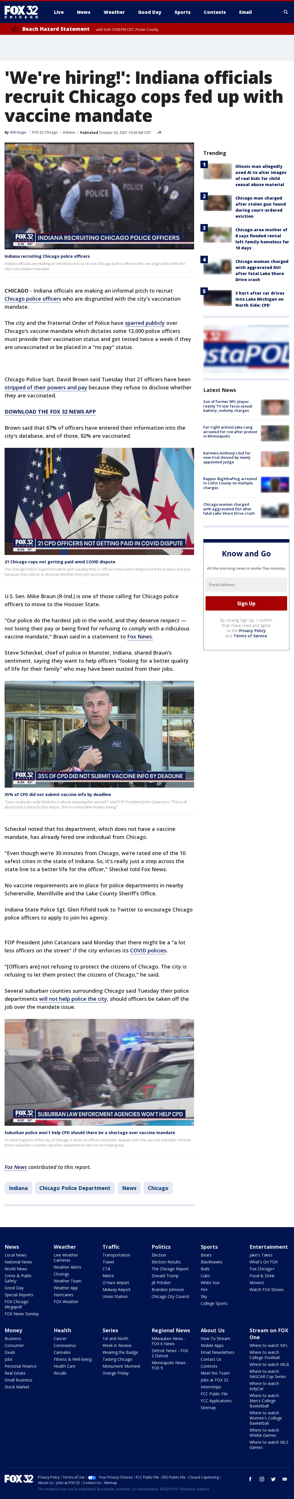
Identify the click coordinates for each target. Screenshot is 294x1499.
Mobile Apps (212, 1345)
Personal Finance (20, 1366)
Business (13, 1338)
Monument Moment (121, 1366)
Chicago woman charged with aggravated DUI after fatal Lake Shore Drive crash (229, 509)
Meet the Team (215, 1373)
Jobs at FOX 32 (214, 1380)
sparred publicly (145, 322)
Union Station (115, 1296)
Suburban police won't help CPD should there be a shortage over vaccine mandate (90, 1132)
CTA (106, 1268)
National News (18, 1262)
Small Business (18, 1380)
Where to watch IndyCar (264, 1386)
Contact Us (211, 1359)
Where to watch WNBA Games (264, 1432)
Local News (15, 1255)
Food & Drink (261, 1275)
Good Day (14, 1287)
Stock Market (17, 1387)
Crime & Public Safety (18, 1278)
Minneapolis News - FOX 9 (170, 1365)
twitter (273, 1479)
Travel (108, 1262)
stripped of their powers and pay (46, 387)
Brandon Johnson (168, 1289)
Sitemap (208, 1407)
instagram (261, 1479)
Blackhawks (212, 1262)
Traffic (110, 1246)
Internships (211, 1387)
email (284, 1479)
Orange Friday (115, 1373)
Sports (209, 1246)
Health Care (65, 1366)
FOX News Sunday (22, 1313)
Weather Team (68, 1281)
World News (16, 1268)
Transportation (116, 1255)
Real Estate (15, 1373)
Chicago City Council (170, 1296)
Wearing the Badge (120, 1352)
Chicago (158, 1188)
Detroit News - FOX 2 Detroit (170, 1353)
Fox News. (140, 636)
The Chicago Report (170, 1268)
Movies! (256, 1282)
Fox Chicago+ (262, 1268)
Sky (204, 1296)
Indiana (69, 132)
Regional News (171, 1330)
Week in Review (116, 1345)
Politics (161, 1246)
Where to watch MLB (269, 1364)
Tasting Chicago (117, 1359)
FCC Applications (216, 1400)
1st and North (115, 1338)
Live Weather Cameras (66, 1257)
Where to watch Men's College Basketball (264, 1401)
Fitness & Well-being (73, 1359)
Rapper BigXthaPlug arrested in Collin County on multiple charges (230, 483)
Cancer (60, 1338)
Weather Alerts (67, 1267)
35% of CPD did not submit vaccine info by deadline (58, 794)
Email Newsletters (217, 1352)
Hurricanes (64, 1294)
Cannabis (62, 1352)
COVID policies (148, 950)
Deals (10, 1352)
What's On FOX (263, 1262)
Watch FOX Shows (266, 1289)
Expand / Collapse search (286, 12)
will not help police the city (73, 998)
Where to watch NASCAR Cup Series (267, 1374)
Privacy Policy (252, 630)
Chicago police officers (33, 298)
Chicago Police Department (75, 1188)
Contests (209, 1366)
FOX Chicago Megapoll (16, 1304)
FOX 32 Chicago (45, 132)
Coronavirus (65, 1345)
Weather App (66, 1287)
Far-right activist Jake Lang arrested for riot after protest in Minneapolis (230, 432)
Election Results (166, 1262)
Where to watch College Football (264, 1355)
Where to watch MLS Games (269, 1444)
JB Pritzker (161, 1282)
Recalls (60, 1373)
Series (110, 1330)
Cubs (205, 1275)
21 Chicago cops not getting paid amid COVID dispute (60, 561)
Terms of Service (250, 635)
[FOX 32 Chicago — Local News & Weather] (23, 12)
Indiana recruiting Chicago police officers (47, 256)
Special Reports (19, 1294)
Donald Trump (165, 1275)
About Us (213, 1330)
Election (159, 1255)
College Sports (214, 1303)
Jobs (9, 1359)
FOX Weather (66, 1301)
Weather (65, 1246)
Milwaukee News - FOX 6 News (169, 1341)
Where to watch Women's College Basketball (265, 1418)
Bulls (205, 1268)
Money (13, 1330)
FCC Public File (214, 1393)
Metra (108, 1275)
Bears (206, 1255)
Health (62, 1330)
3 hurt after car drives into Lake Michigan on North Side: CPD (260, 299)
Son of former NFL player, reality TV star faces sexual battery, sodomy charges (227, 406)
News (129, 1188)
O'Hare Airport (115, 1282)
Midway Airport (116, 1289)
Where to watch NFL (268, 1345)
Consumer (14, 1345)
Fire (204, 1289)
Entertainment (268, 1246)
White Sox (210, 1282)
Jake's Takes (260, 1255)
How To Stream (215, 1338)
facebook (250, 1479)
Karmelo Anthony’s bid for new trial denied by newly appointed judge (227, 457)
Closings (61, 1274)
